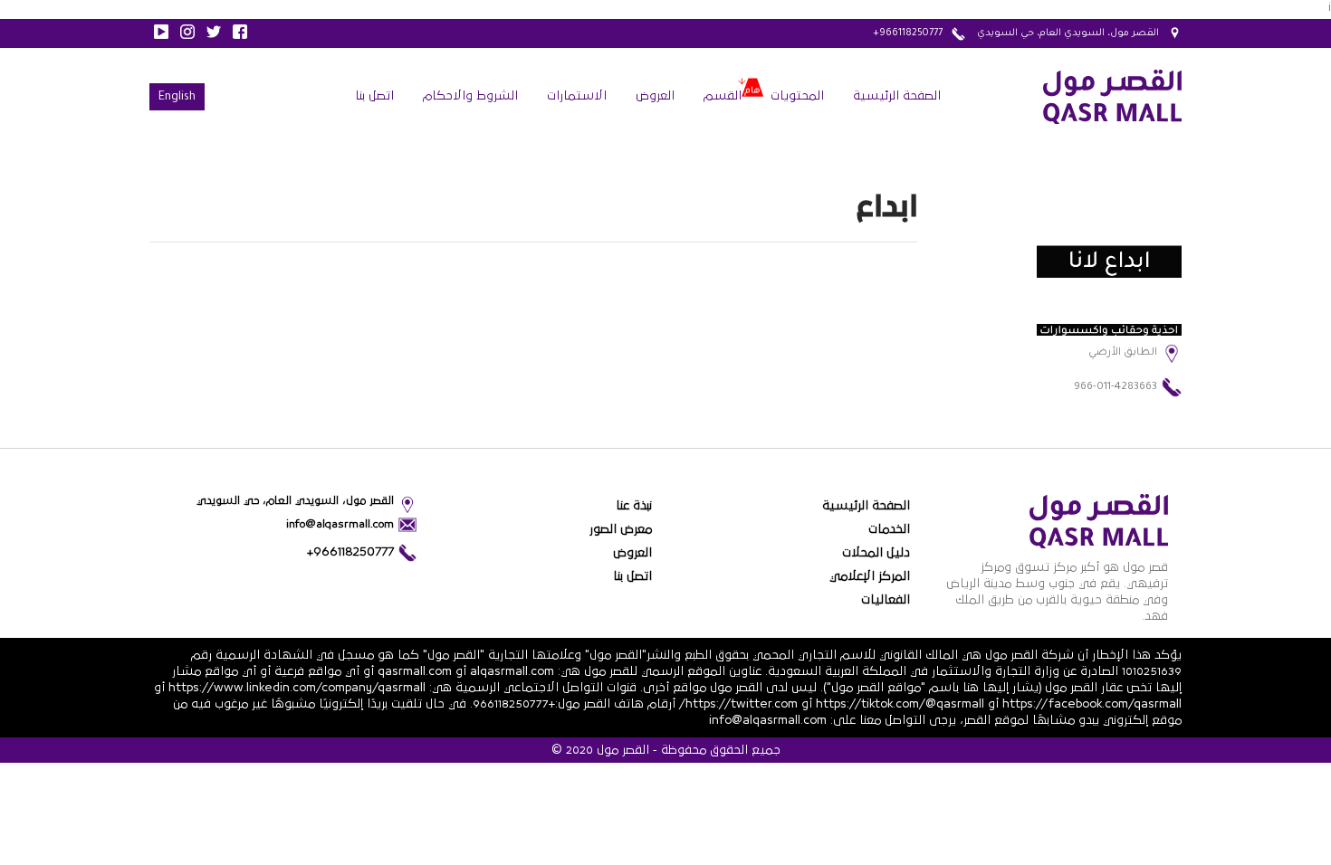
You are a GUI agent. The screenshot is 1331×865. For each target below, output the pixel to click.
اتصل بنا (374, 95)
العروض (655, 95)
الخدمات (889, 529)
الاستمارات (577, 95)
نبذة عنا (634, 505)
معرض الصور (620, 529)
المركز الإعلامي (869, 576)
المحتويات (797, 95)
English (177, 97)
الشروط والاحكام (470, 95)
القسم (723, 95)
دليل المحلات (876, 552)
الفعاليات (885, 599)
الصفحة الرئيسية (897, 95)
